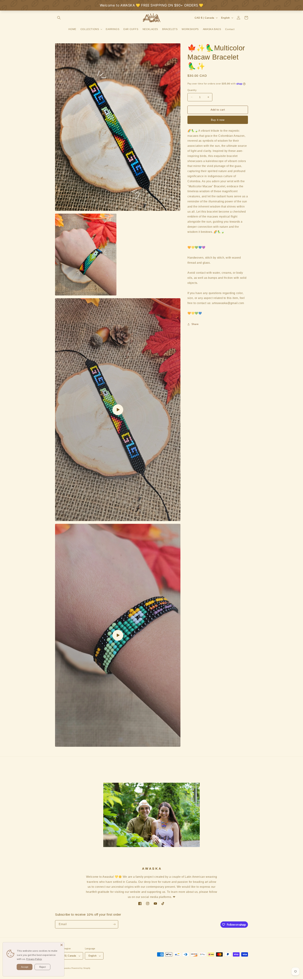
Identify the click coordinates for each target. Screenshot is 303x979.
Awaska (67, 968)
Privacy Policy (34, 959)
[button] (59, 18)
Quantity (192, 90)
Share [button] (195, 324)
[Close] (61, 945)
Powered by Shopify (81, 968)
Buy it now (218, 119)
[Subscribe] (114, 924)
